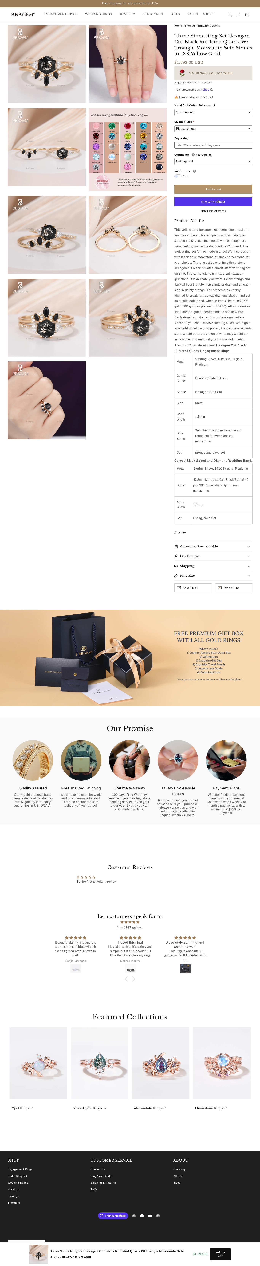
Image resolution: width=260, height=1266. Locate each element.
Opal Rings (20, 1108)
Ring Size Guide (101, 1176)
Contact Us (97, 1169)
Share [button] (182, 532)
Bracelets (14, 1202)
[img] (130, 922)
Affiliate (178, 1176)
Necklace (14, 1189)
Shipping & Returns (103, 1182)
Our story (179, 1169)
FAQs (93, 1189)
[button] (62, 14)
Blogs (177, 1182)
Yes (185, 176)
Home (178, 25)
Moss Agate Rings (87, 1108)
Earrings (13, 1196)
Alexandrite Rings (148, 1108)
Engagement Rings (20, 1169)
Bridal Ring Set (17, 1176)
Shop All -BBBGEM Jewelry (202, 25)
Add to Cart (220, 1254)
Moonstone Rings (209, 1108)
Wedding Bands (18, 1182)
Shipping (179, 82)
